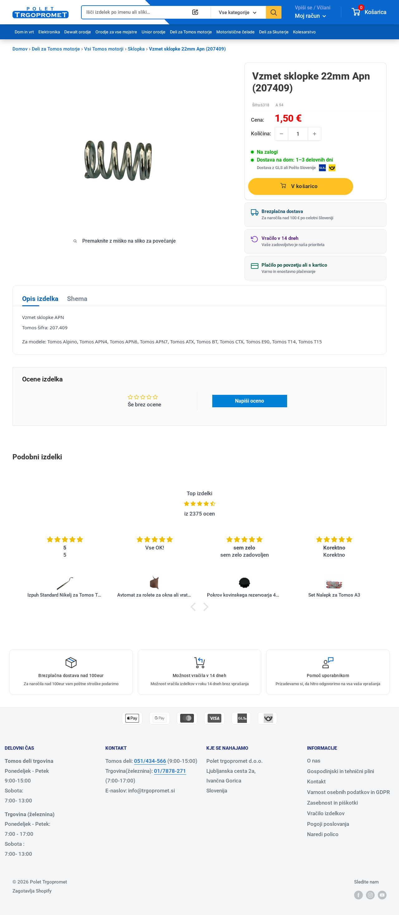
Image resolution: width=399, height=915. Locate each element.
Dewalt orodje (77, 31)
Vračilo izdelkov (325, 813)
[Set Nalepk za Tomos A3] (334, 583)
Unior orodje (154, 31)
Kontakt (316, 781)
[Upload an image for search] (195, 12)
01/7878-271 (170, 771)
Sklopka (136, 49)
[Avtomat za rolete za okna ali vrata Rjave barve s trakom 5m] (154, 583)
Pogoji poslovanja (328, 824)
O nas (313, 761)
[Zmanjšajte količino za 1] (281, 133)
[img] (199, 504)
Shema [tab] (77, 299)
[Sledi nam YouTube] (382, 894)
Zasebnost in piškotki (332, 803)
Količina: (261, 133)
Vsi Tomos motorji (103, 49)
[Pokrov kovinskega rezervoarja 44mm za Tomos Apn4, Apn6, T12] (244, 583)
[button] (194, 606)
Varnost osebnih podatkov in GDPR (348, 792)
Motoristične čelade (235, 31)
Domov (19, 49)
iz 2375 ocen (199, 514)
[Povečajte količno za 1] (314, 133)
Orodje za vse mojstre (116, 31)
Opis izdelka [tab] (40, 299)
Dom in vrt (24, 31)
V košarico (304, 186)
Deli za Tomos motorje (191, 31)
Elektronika (49, 31)
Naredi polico (323, 834)
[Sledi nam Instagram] (370, 894)
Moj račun (308, 15)
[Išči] (273, 12)
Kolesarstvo (304, 31)
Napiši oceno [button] (249, 401)
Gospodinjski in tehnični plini (340, 771)
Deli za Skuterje (274, 31)
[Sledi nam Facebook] (358, 894)
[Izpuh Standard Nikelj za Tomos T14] (64, 583)
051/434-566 (150, 761)
